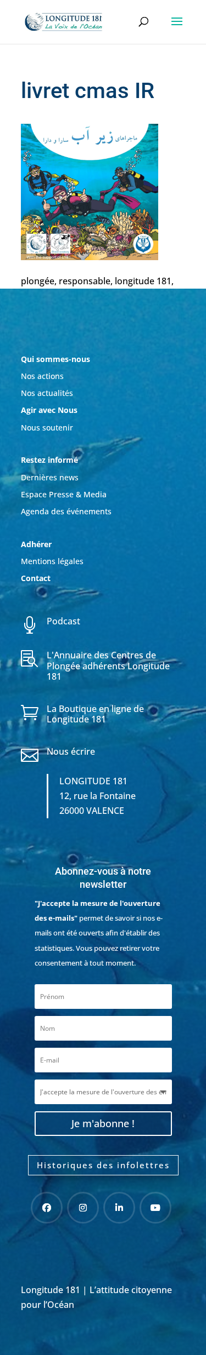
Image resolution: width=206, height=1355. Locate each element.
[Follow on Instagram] (83, 1208)
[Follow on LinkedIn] (119, 1208)
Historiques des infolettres (103, 1164)
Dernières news (50, 477)
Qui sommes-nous (55, 359)
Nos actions (42, 376)
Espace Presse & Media (64, 494)
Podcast (63, 621)
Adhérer (37, 544)
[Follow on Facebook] (47, 1208)
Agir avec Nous (49, 410)
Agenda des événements (66, 511)
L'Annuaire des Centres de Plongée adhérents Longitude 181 (108, 665)
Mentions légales (52, 561)
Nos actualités (47, 393)
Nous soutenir (47, 427)
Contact (36, 578)
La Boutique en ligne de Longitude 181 (95, 714)
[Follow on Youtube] (155, 1208)
